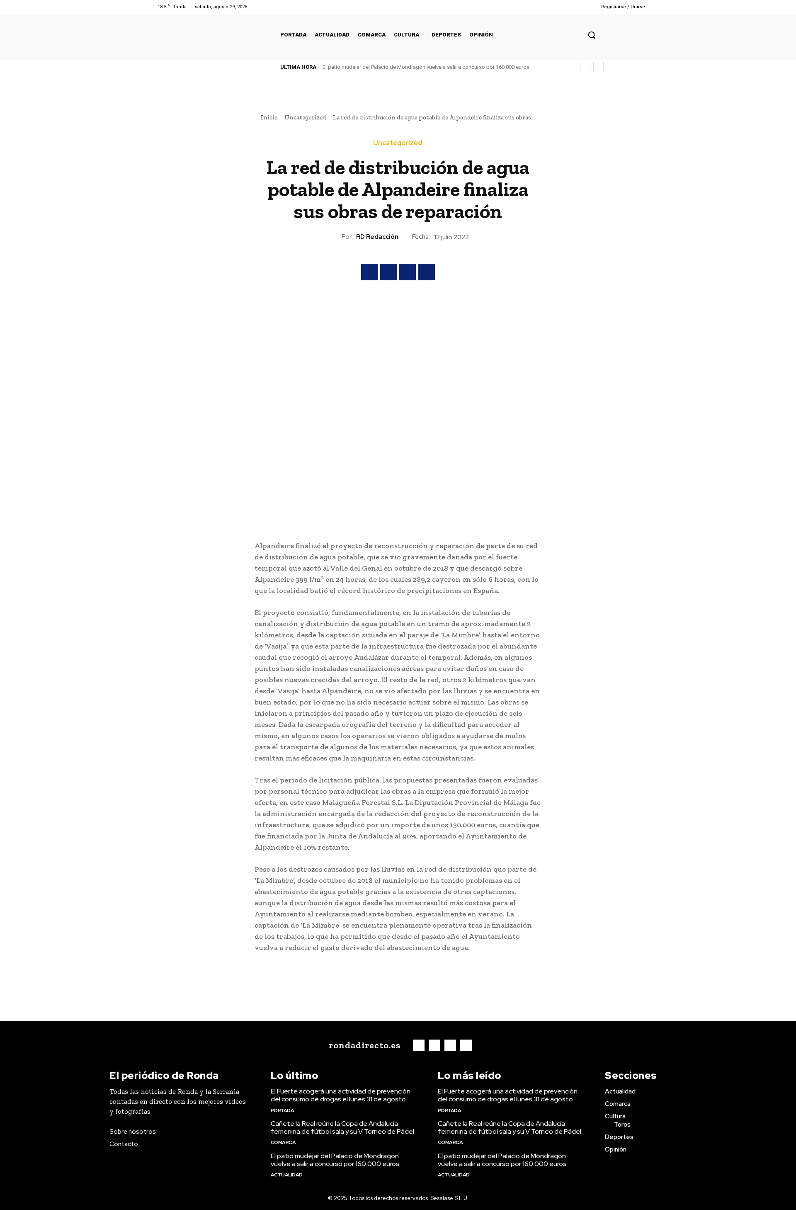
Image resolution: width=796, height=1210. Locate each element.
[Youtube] (577, 7)
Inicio (269, 117)
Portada (282, 1110)
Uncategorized (305, 117)
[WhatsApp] (426, 272)
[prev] (585, 67)
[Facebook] (546, 7)
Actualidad (287, 1174)
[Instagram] (556, 7)
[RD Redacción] (334, 237)
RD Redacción (377, 237)
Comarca (283, 1142)
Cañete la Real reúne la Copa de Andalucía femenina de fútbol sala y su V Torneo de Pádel (342, 1127)
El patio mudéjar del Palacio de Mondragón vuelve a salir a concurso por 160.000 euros (426, 67)
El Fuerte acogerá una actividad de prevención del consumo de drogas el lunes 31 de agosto (340, 1095)
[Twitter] (567, 7)
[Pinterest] (407, 272)
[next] (598, 67)
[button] (592, 35)
